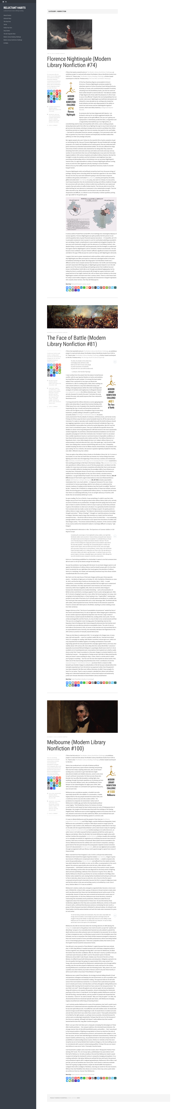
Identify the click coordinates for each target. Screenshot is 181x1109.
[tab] (3, 2)
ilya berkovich (52, 389)
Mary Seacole (91, 178)
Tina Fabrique (83, 180)
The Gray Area (7, 21)
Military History (53, 380)
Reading (57, 796)
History (51, 119)
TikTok (5, 24)
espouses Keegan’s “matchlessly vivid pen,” (78, 663)
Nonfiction (52, 109)
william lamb (52, 810)
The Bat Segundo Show (9, 34)
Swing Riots (69, 928)
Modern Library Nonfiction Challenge (13, 40)
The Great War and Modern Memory (99, 78)
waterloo (58, 401)
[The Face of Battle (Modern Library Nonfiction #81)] (82, 317)
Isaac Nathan (101, 857)
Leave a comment (53, 125)
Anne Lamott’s (82, 1074)
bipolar (57, 114)
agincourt (51, 388)
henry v (57, 388)
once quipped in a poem (73, 392)
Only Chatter (7, 30)
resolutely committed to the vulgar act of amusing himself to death (89, 461)
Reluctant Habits (15, 7)
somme (50, 400)
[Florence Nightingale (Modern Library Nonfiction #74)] (82, 34)
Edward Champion (60, 53)
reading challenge (54, 122)
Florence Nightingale (54, 106)
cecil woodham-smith (54, 116)
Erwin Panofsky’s (82, 679)
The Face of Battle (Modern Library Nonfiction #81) (76, 340)
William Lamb (52, 798)
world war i (52, 403)
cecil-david (52, 793)
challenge (57, 801)
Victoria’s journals (87, 847)
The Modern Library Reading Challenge (92, 76)
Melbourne (58, 793)
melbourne (52, 804)
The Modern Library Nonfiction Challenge (99, 72)
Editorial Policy (7, 18)
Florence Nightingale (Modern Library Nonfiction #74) (79, 62)
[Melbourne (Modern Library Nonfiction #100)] (82, 716)
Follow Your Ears (8, 27)
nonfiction (56, 120)
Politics (51, 807)
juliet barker (56, 391)
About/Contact (7, 15)
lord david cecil (53, 802)
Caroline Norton (91, 836)
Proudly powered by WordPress (58, 1098)
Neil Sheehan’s (81, 480)
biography (51, 114)
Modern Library (53, 108)
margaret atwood (53, 392)
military (51, 394)
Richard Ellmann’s (80, 284)
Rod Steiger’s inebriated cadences (86, 415)
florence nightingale (54, 117)
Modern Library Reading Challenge (12, 37)
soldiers (55, 398)
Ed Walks (6, 43)
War (56, 385)
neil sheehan (52, 397)
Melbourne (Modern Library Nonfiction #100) (76, 745)
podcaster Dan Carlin (110, 463)
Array (78, 1098)
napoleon (56, 395)
